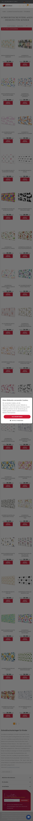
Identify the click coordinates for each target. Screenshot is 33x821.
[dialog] (16, 410)
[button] (16, 420)
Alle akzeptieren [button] (17, 416)
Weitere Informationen (9, 413)
